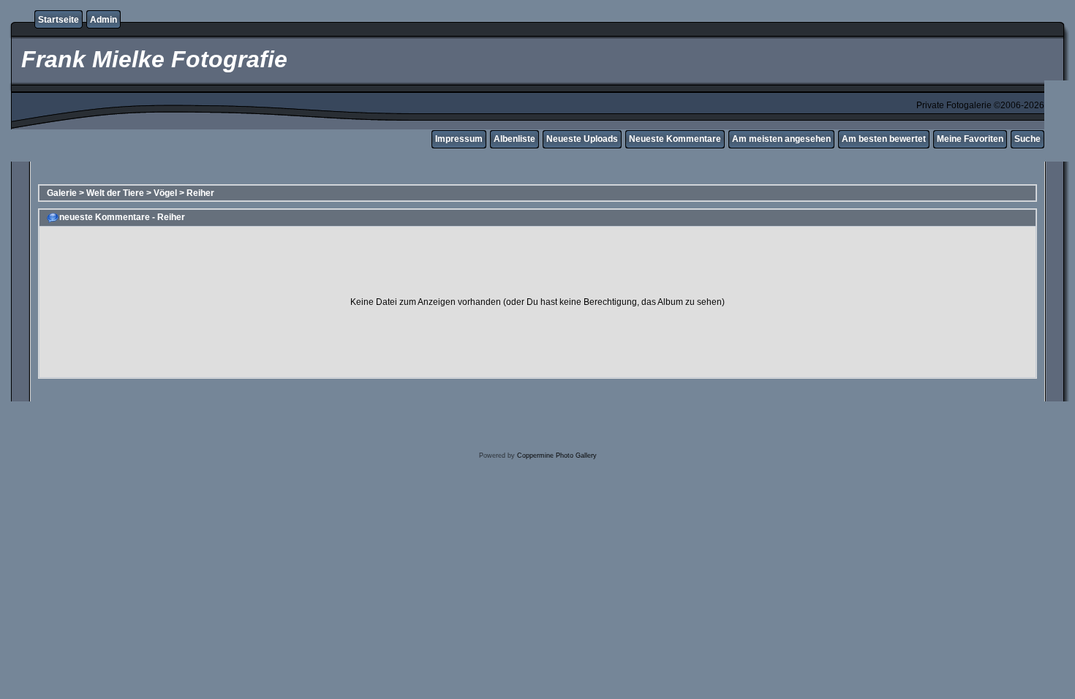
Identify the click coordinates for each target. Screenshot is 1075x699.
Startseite (58, 20)
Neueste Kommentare (675, 139)
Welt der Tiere (115, 193)
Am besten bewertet (884, 139)
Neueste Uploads (582, 139)
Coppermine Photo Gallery (557, 455)
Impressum (459, 139)
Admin (103, 20)
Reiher (200, 193)
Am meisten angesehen (781, 139)
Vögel (165, 193)
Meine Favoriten (970, 139)
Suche (1027, 139)
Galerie (62, 193)
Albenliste (514, 139)
